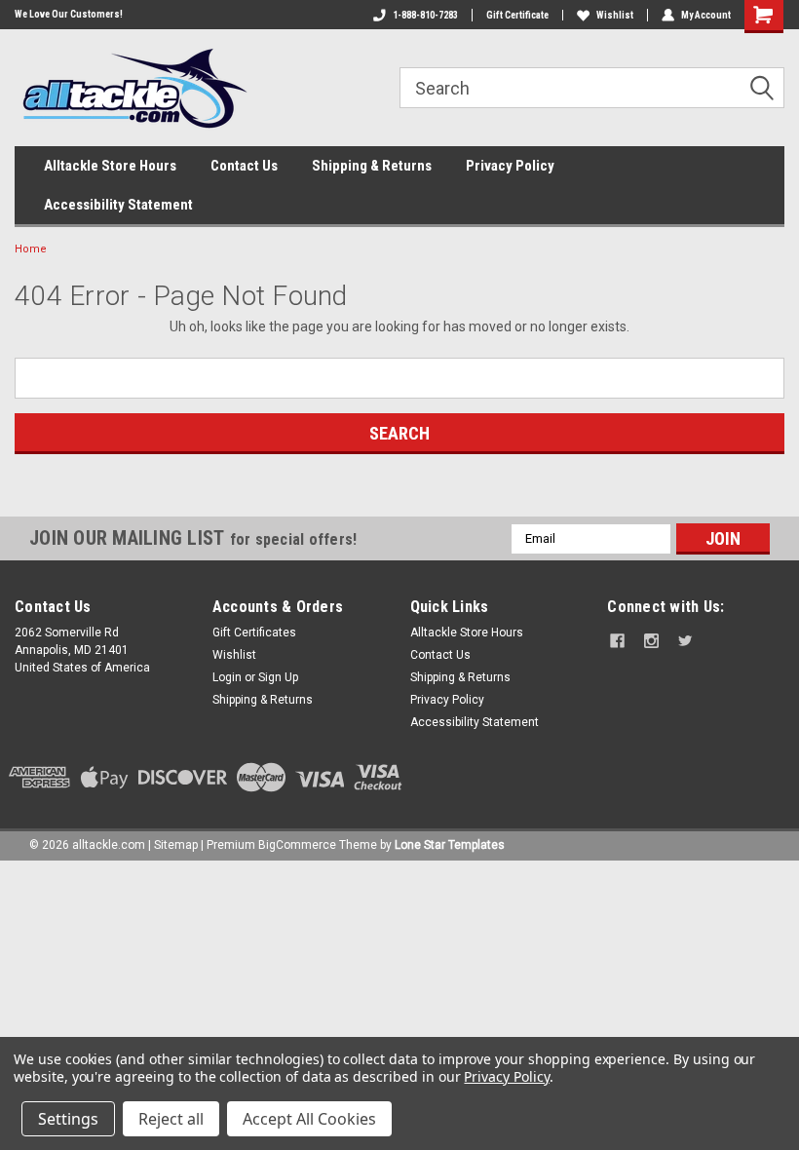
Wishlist (614, 15)
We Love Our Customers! (69, 14)
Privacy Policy (510, 165)
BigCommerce (297, 845)
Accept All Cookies (309, 1119)
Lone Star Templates (450, 845)
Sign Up (278, 677)
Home (31, 249)
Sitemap (176, 845)
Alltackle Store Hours (110, 165)
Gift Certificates (254, 632)
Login (227, 677)
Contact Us (244, 165)
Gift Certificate (517, 15)
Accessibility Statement (118, 204)
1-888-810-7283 (425, 15)
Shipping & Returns (372, 165)
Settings (68, 1119)
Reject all (171, 1119)
